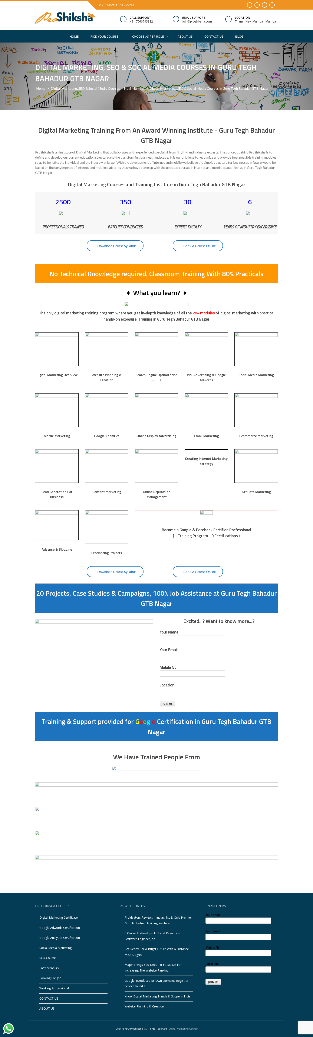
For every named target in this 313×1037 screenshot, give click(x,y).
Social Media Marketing (55, 948)
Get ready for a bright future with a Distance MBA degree (157, 952)
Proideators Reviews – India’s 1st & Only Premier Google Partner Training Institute (158, 920)
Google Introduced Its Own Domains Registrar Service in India (156, 983)
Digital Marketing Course (183, 1028)
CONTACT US (213, 36)
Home (74, 36)
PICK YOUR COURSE (104, 36)
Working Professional (54, 988)
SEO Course (47, 958)
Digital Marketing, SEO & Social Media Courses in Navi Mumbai (97, 88)
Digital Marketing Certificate (58, 917)
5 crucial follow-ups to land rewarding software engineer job (152, 936)
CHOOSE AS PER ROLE (148, 36)
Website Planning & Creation (144, 1006)
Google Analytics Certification (59, 938)
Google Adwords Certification (59, 928)
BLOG (239, 36)
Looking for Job (50, 978)
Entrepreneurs (49, 968)
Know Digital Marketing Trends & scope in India (158, 996)
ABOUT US (185, 36)
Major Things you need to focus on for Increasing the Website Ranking (153, 967)
